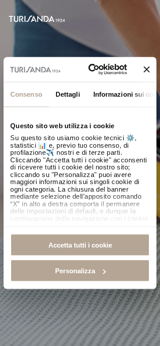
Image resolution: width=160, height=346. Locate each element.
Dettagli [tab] (68, 94)
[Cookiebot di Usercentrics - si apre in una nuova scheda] (93, 69)
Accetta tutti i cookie (80, 244)
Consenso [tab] (26, 94)
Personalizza (75, 271)
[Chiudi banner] (147, 69)
